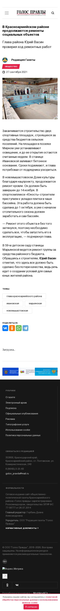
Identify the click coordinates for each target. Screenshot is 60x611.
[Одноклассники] (12, 328)
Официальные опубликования (22, 413)
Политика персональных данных (23, 435)
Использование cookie (18, 430)
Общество (11, 66)
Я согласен (31, 606)
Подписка (11, 408)
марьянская (35, 303)
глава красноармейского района (24, 296)
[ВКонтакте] (5, 328)
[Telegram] (25, 328)
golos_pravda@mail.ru (17, 473)
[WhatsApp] (19, 328)
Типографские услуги (17, 424)
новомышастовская (17, 310)
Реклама (10, 419)
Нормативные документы (21, 528)
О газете (10, 397)
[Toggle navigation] (6, 13)
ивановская (13, 303)
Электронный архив (16, 402)
